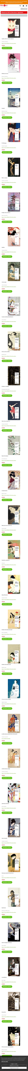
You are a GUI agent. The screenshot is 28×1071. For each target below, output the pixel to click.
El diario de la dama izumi (6, 664)
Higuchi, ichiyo (4, 493)
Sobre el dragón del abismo (7, 942)
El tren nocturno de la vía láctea (7, 1046)
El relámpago (4, 143)
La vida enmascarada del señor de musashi (9, 733)
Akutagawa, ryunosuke (5, 389)
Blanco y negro (4, 177)
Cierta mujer (4, 282)
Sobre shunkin (4, 838)
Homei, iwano (4, 528)
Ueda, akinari (4, 319)
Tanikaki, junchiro (5, 841)
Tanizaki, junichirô (5, 180)
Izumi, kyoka (4, 945)
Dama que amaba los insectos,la (7, 873)
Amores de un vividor (6, 351)
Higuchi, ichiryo (4, 702)
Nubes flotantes (5, 594)
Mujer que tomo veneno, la (7, 525)
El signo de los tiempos (6, 212)
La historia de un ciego (6, 768)
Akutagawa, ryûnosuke (5, 910)
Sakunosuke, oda (4, 215)
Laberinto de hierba (5, 803)
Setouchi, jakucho (5, 76)
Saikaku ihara (4, 354)
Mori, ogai (3, 980)
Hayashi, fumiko (4, 597)
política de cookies (4, 1061)
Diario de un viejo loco (6, 421)
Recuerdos (4, 1012)
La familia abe (4, 977)
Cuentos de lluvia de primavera (7, 316)
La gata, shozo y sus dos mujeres (8, 38)
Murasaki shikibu (4, 632)
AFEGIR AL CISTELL (7, 48)
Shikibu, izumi (4, 667)
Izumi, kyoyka (4, 806)
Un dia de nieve (4, 490)
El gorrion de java (5, 455)
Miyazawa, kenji (4, 1049)
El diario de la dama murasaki (7, 629)
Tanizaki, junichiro (5, 41)
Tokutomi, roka (4, 250)
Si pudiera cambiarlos (6, 560)
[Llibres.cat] (3, 6)
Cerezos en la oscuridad (6, 699)
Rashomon (4, 907)
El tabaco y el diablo (5, 386)
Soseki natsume (4, 458)
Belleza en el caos (5, 73)
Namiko (3, 247)
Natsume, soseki (4, 111)
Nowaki (3, 108)
